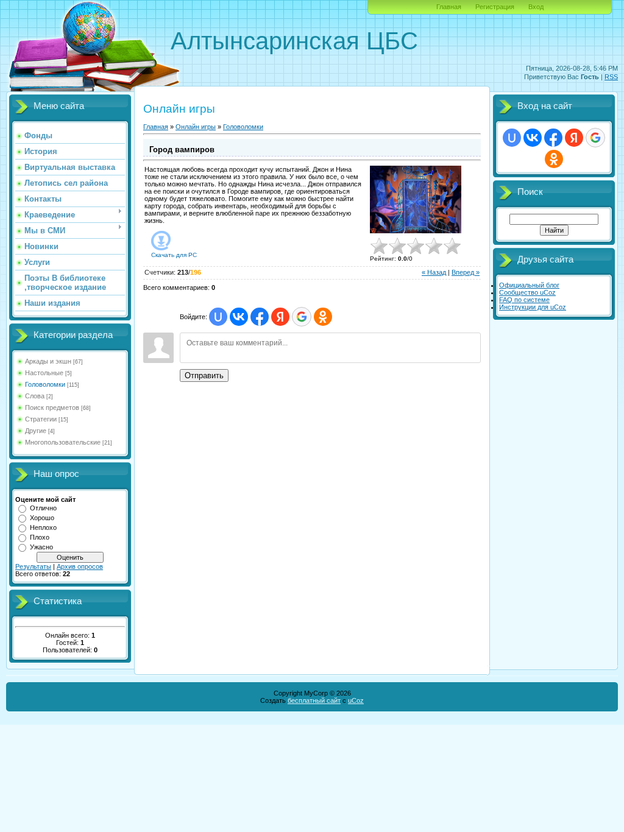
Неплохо (43, 527)
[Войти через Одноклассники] (323, 317)
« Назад (434, 272)
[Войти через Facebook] (259, 317)
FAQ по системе (524, 299)
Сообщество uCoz (527, 292)
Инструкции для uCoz (532, 307)
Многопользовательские (63, 442)
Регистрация (494, 6)
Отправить (204, 375)
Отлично (43, 508)
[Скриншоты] (415, 199)
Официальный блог (529, 285)
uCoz (356, 700)
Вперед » (466, 272)
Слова (34, 396)
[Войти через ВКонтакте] (239, 317)
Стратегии (41, 419)
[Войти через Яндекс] (280, 317)
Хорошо (42, 517)
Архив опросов (80, 566)
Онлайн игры (196, 126)
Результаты (33, 566)
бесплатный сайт (314, 700)
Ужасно (41, 547)
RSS (611, 76)
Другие (35, 430)
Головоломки (45, 384)
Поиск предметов (52, 407)
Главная (448, 6)
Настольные (44, 372)
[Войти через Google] (301, 316)
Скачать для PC (174, 255)
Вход (536, 6)
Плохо (39, 537)
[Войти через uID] (218, 317)
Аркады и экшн (48, 361)
